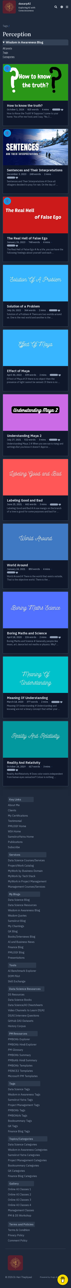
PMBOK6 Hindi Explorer (22, 1044)
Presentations (16, 957)
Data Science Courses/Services (26, 860)
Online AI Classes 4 (19, 1205)
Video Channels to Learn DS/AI (26, 1010)
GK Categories (16, 1170)
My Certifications (18, 815)
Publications (15, 842)
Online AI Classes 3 (19, 1199)
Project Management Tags (24, 1105)
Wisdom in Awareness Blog (24, 42)
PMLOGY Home (17, 826)
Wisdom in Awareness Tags (24, 1094)
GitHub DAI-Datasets (20, 1020)
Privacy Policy (16, 1235)
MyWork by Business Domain (25, 870)
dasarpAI (26, 7)
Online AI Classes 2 (19, 1194)
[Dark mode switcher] (61, 7)
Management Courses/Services (26, 886)
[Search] (55, 7)
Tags (5, 26)
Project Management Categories (27, 1160)
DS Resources (16, 994)
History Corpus (17, 1026)
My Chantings (16, 926)
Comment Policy (17, 1240)
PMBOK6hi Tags (17, 1115)
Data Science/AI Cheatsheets (25, 1005)
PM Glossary (15, 1049)
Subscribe (14, 847)
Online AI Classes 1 (19, 1189)
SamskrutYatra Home (21, 836)
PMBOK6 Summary (19, 1055)
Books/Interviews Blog (21, 936)
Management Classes (21, 1210)
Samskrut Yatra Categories (24, 1155)
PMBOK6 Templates (20, 1065)
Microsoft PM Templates (23, 1076)
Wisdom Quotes (17, 915)
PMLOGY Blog (16, 952)
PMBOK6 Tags (16, 1110)
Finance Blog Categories (22, 1176)
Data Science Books (20, 999)
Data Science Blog (19, 899)
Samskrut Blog (17, 920)
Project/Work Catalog (21, 865)
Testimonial (15, 820)
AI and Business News (21, 942)
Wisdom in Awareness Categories (27, 1149)
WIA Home (14, 831)
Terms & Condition (19, 1230)
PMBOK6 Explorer (19, 1039)
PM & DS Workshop (19, 1215)
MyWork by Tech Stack (21, 876)
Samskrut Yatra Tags (20, 1099)
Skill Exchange (16, 981)
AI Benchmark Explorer (22, 970)
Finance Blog (15, 947)
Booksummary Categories (23, 1165)
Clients (12, 810)
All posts (7, 48)
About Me (14, 805)
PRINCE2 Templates (20, 1070)
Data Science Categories (22, 1144)
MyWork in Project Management (27, 881)
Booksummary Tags (20, 1120)
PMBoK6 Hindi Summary (22, 1060)
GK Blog (13, 931)
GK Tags (13, 1126)
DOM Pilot (14, 976)
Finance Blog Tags (19, 1131)
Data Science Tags (19, 1089)
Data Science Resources (22, 905)
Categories (9, 56)
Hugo (53, 1277)
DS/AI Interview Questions (23, 1015)
